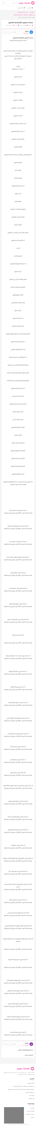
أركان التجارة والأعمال (23, 12)
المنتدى (29, 8)
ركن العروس (31, 1098)
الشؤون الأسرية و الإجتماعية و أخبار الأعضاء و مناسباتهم (21, 1089)
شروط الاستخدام (30, 1111)
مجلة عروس (20, 8)
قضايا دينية (31, 1095)
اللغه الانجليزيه (30, 1083)
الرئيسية (32, 12)
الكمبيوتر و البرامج (30, 1092)
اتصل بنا (32, 1117)
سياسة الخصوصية (30, 1114)
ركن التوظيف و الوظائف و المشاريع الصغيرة (24, 15)
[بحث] (2, 3)
